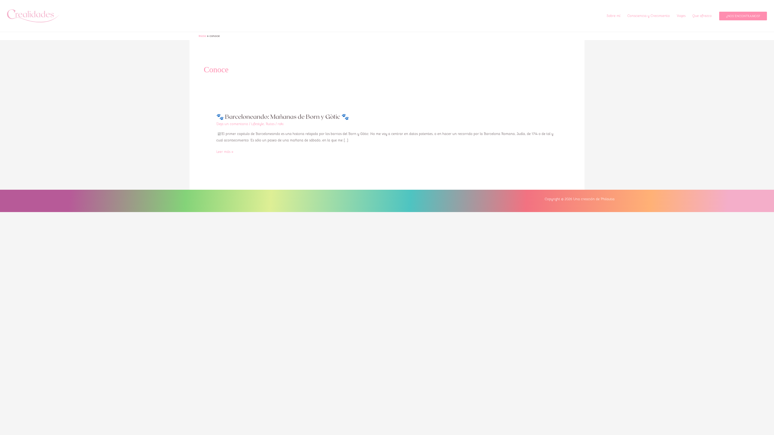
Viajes (681, 16)
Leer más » (224, 151)
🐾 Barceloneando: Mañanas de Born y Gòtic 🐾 (282, 116)
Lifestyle (257, 124)
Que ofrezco (702, 16)
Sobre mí (613, 16)
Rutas (270, 124)
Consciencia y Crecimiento (648, 16)
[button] (743, 16)
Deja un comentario (232, 124)
